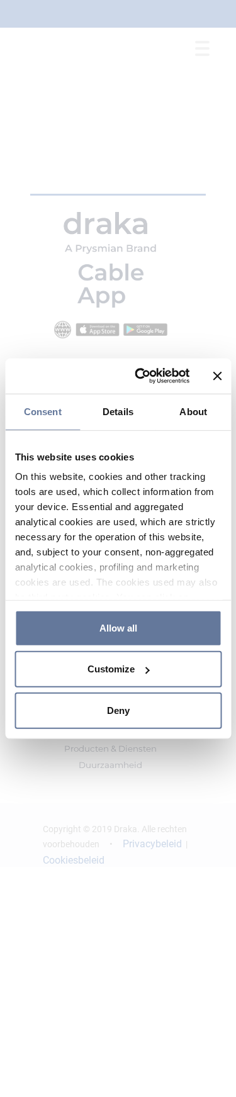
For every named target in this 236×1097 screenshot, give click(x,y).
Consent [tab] (43, 411)
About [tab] (193, 411)
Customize (111, 669)
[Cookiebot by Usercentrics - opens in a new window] (140, 376)
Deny (118, 709)
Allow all (118, 627)
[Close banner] (217, 376)
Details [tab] (118, 411)
